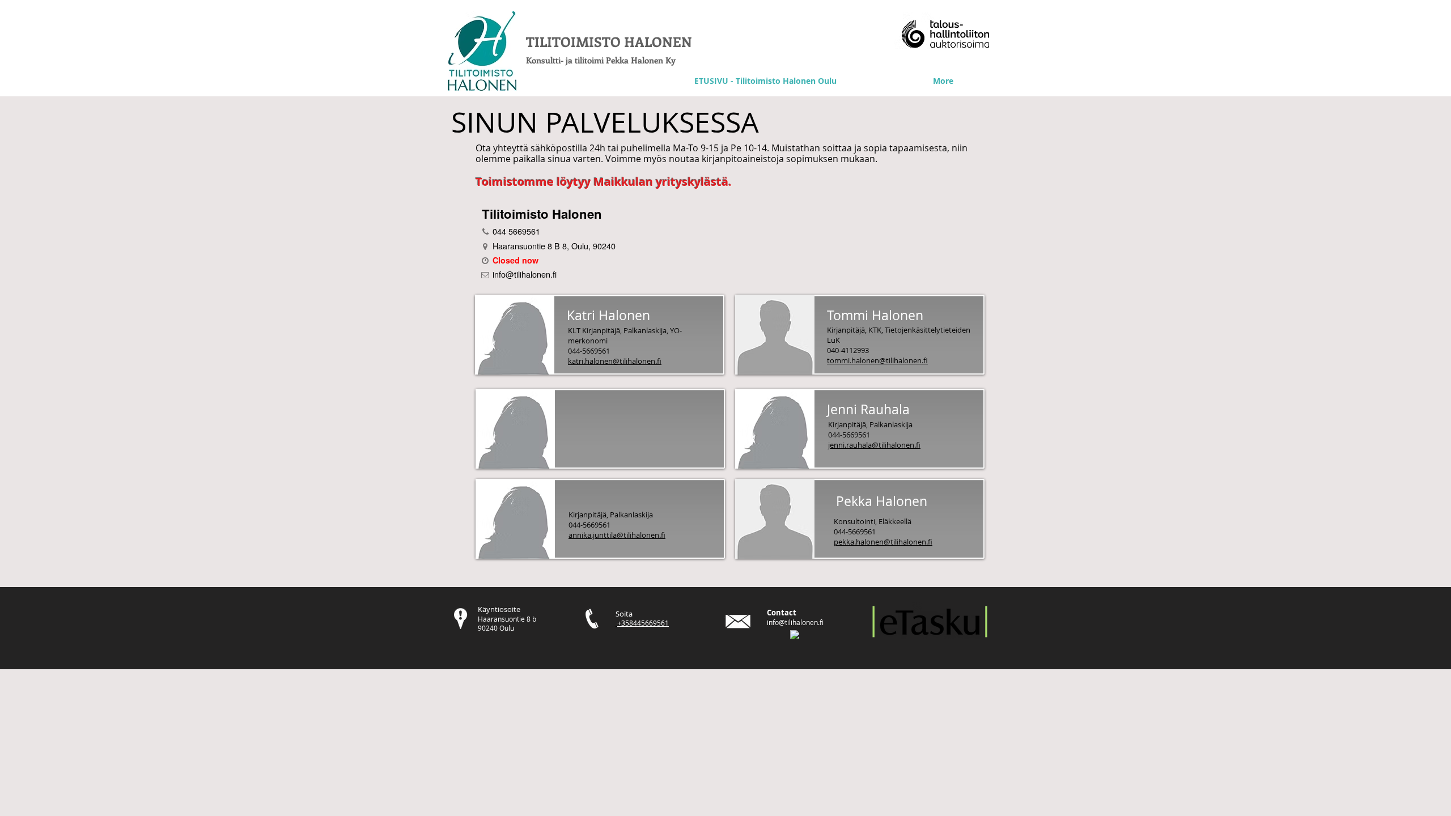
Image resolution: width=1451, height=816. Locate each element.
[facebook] (794, 634)
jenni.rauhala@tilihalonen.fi (874, 445)
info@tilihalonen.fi (795, 622)
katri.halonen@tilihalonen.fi (614, 361)
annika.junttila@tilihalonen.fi (616, 535)
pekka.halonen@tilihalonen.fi (883, 542)
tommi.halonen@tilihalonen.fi (877, 360)
